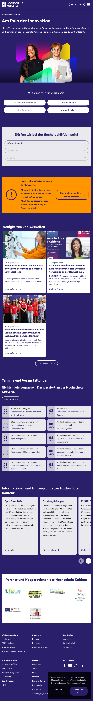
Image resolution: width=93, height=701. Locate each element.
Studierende (23, 110)
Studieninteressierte (23, 102)
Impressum (67, 639)
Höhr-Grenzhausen (40, 647)
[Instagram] (75, 665)
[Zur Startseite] (12, 4)
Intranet (35, 676)
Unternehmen (67, 102)
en (72, 5)
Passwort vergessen (10, 672)
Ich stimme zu (78, 691)
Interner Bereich (39, 681)
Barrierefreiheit (69, 643)
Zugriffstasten (8, 681)
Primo (34, 672)
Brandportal (37, 685)
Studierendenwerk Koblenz (13, 651)
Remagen (36, 643)
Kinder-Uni (6, 639)
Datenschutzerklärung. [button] (76, 683)
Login (81, 5)
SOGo (34, 668)
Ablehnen (58, 689)
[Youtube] (70, 665)
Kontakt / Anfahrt (9, 664)
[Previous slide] (81, 561)
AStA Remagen (8, 647)
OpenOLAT (37, 664)
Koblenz (35, 639)
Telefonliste (7, 668)
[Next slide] (88, 561)
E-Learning (6, 676)
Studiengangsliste (40, 693)
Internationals (67, 110)
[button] (46, 143)
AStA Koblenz (8, 643)
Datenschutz (68, 647)
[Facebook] (64, 665)
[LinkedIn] (81, 665)
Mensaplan (36, 689)
